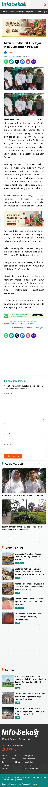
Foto (13, 765)
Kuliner (38, 11)
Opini (13, 759)
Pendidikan (16, 762)
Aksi (21, 323)
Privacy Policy (27, 762)
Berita (4, 11)
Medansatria (17, 328)
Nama (7, 423)
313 (13, 323)
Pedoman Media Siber (30, 768)
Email (7, 434)
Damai (31, 323)
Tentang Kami (27, 755)
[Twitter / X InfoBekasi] (14, 749)
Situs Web (8, 444)
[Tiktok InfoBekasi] (7, 749)
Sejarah (29, 11)
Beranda (5, 755)
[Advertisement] (24, 357)
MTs (29, 328)
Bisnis (11, 11)
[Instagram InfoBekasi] (3, 749)
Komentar (9, 393)
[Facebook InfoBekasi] (10, 749)
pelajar (39, 328)
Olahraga (20, 11)
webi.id (34, 784)
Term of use (27, 765)
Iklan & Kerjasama (29, 759)
